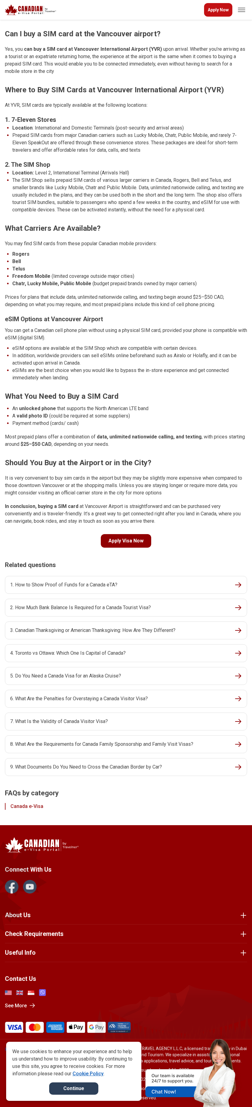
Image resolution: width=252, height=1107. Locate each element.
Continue (73, 1088)
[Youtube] (30, 886)
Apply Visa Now (126, 541)
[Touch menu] (241, 9)
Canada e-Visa (26, 806)
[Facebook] (11, 886)
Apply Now (218, 9)
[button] (234, 1090)
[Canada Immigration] (30, 10)
